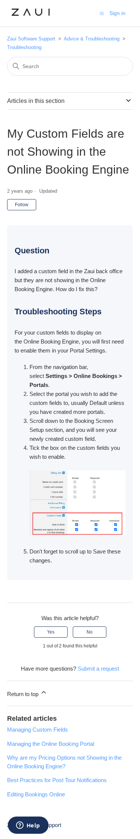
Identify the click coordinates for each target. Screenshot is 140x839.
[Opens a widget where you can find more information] (28, 826)
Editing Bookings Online (36, 794)
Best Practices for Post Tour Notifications (57, 780)
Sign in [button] (117, 13)
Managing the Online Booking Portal (50, 744)
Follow (21, 204)
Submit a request (98, 668)
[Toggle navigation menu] (101, 13)
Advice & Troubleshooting (92, 39)
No (90, 632)
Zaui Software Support (32, 39)
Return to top (23, 694)
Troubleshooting (24, 47)
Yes (51, 632)
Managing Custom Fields (37, 729)
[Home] (31, 17)
